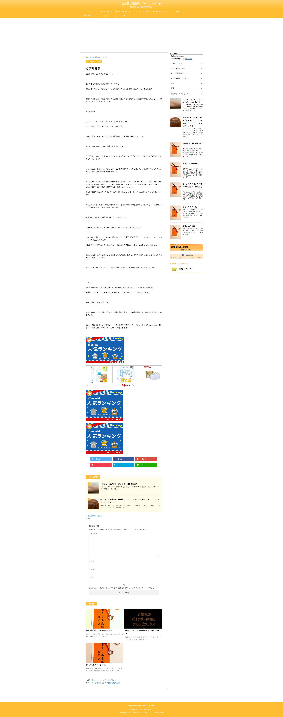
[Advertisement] (141, 34)
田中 (177, 11)
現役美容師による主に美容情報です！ (141, 709)
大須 (172, 83)
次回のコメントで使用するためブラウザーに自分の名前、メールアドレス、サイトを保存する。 (122, 588)
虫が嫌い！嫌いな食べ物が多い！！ (105, 680)
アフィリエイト (89, 16)
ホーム (89, 11)
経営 (89, 519)
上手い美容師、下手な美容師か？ (99, 630)
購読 (184, 250)
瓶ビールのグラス (190, 207)
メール (92, 569)
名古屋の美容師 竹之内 (179, 247)
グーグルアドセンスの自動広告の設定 (106, 683)
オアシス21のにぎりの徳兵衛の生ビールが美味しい (192, 187)
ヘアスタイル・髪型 (142, 11)
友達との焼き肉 (189, 226)
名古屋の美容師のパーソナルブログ (142, 3)
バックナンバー (177, 258)
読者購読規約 (189, 255)
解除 (189, 250)
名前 (91, 561)
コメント (93, 533)
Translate (188, 59)
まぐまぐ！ (199, 257)
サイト (91, 577)
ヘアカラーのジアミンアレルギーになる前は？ (119, 484)
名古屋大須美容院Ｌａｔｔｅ (124, 12)
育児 (106, 16)
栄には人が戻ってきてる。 (96, 665)
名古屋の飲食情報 (106, 11)
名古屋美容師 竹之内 (160, 11)
